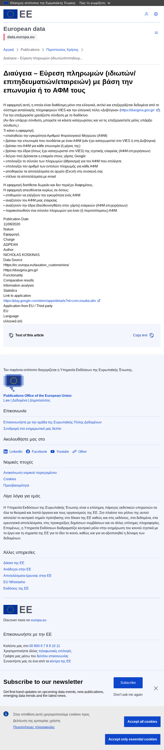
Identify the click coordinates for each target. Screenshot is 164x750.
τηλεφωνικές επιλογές (55, 651)
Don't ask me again (128, 694)
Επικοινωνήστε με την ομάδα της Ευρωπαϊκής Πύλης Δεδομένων (52, 422)
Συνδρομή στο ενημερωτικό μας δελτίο (32, 428)
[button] (156, 14)
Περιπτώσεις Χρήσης (62, 49)
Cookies (9, 479)
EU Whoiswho (14, 582)
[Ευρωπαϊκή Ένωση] (17, 14)
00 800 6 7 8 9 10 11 (44, 646)
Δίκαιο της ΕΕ (13, 563)
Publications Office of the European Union (37, 395)
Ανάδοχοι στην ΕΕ (17, 569)
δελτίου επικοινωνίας (53, 656)
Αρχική (8, 49)
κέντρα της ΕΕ (60, 661)
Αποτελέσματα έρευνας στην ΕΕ (27, 575)
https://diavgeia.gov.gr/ (137, 110)
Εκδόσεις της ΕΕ (16, 588)
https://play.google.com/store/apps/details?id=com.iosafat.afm (49, 301)
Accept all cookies (142, 721)
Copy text (140, 335)
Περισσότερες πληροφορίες (34, 727)
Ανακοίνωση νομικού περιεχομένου (30, 472)
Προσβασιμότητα (16, 485)
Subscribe (128, 682)
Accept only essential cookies (132, 739)
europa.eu (38, 620)
